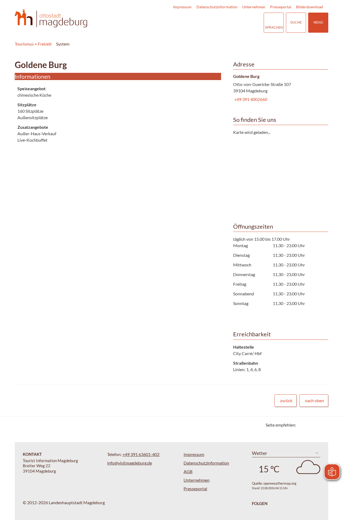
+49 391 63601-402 (140, 454)
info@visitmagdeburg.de (129, 462)
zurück (286, 400)
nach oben (314, 400)
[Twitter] (302, 424)
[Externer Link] (227, 22)
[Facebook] (309, 424)
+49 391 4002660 (250, 99)
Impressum (182, 7)
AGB (188, 471)
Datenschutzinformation (216, 7)
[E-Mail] (315, 424)
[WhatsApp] (322, 424)
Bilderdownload (309, 7)
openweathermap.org (279, 483)
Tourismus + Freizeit (33, 43)
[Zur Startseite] (51, 18)
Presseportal (280, 7)
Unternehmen (253, 7)
